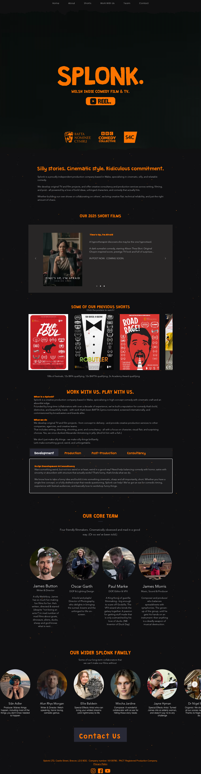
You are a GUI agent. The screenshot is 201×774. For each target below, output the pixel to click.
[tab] (44, 452)
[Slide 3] (100, 286)
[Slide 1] (104, 286)
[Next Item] (167, 342)
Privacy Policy (100, 764)
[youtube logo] (108, 771)
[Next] (165, 258)
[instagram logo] (93, 771)
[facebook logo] (100, 771)
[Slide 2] (96, 286)
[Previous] (36, 258)
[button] (100, 101)
